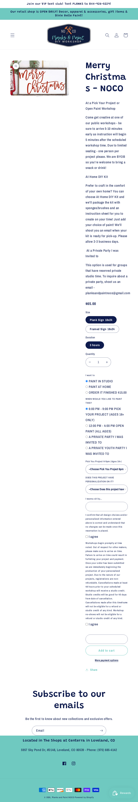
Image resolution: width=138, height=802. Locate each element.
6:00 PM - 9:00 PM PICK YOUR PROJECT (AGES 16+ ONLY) (105, 414)
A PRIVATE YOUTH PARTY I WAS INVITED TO (106, 451)
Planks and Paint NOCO (63, 797)
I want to (90, 375)
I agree (93, 536)
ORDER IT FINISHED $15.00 (108, 392)
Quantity (90, 354)
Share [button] (93, 670)
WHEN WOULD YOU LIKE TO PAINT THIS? (104, 400)
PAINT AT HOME (100, 386)
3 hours (95, 345)
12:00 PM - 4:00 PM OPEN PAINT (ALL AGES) (105, 428)
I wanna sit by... (94, 498)
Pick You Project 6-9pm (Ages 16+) (104, 461)
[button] (12, 35)
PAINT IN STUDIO (101, 381)
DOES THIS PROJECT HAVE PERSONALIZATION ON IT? (100, 479)
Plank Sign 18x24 (101, 320)
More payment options (106, 660)
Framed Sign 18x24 (102, 329)
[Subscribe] (101, 730)
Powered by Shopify (84, 797)
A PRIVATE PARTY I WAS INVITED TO (104, 440)
